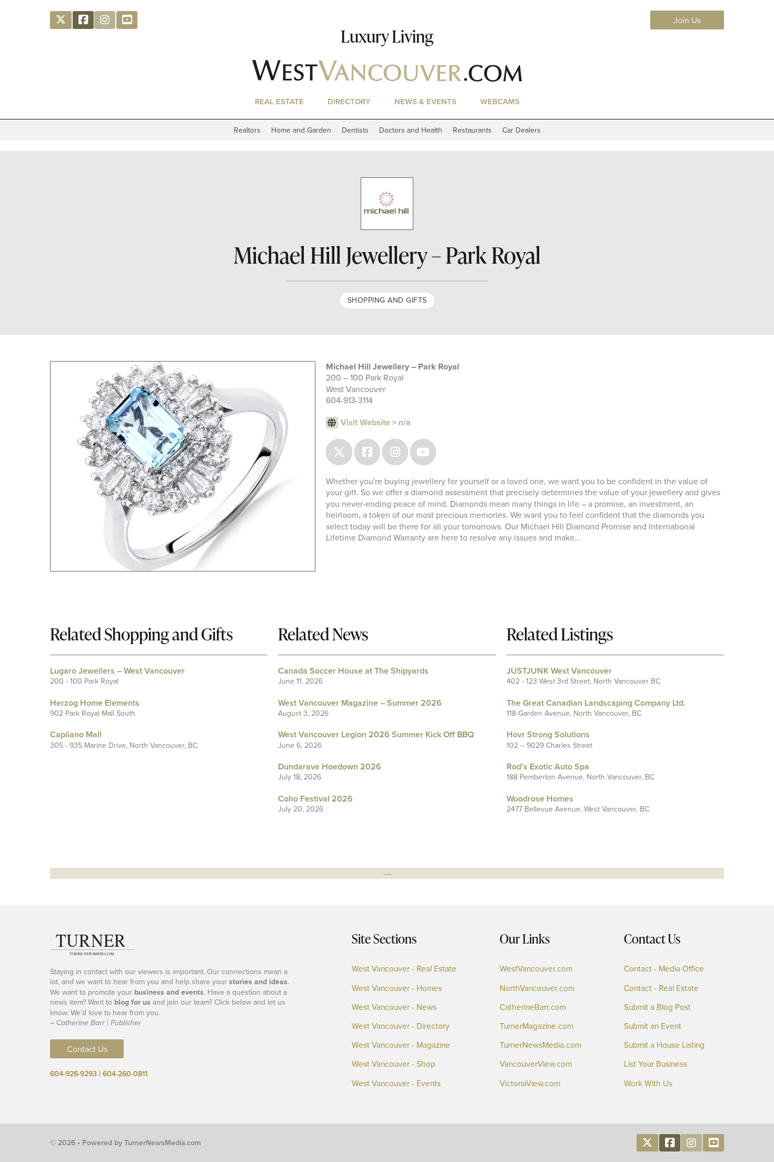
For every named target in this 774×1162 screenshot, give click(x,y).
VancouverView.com (536, 1063)
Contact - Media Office (664, 968)
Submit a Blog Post (657, 1007)
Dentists (355, 130)
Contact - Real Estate (661, 988)
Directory (349, 101)
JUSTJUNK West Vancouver (559, 671)
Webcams (500, 101)
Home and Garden (301, 130)
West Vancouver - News (394, 1007)
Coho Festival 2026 (315, 799)
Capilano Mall (76, 734)
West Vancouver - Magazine (401, 1044)
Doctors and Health (410, 130)
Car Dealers (521, 130)
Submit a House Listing (664, 1044)
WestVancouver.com (536, 968)
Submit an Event (652, 1025)
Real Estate (279, 101)
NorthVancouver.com (537, 988)
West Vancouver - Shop (393, 1063)
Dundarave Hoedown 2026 (329, 766)
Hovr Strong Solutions (548, 734)
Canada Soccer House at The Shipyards (353, 671)
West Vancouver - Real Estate (404, 968)
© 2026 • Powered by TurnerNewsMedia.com (125, 1142)
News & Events (425, 101)
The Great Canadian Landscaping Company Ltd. (596, 703)
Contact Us (87, 1049)
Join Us (687, 20)
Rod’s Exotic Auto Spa (548, 766)
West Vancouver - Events (396, 1083)
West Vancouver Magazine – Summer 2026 (360, 703)
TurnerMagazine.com (536, 1025)
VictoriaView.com (530, 1083)
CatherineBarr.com (533, 1007)
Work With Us (648, 1083)
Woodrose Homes (540, 799)
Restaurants (472, 130)
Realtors (247, 130)
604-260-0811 (125, 1073)
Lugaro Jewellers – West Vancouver (117, 671)
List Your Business (655, 1063)
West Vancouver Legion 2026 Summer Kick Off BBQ (376, 734)
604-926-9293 (73, 1073)
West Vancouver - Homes (397, 988)
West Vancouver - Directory (401, 1025)
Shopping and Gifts (387, 300)
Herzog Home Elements (95, 703)
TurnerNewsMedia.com (540, 1044)
